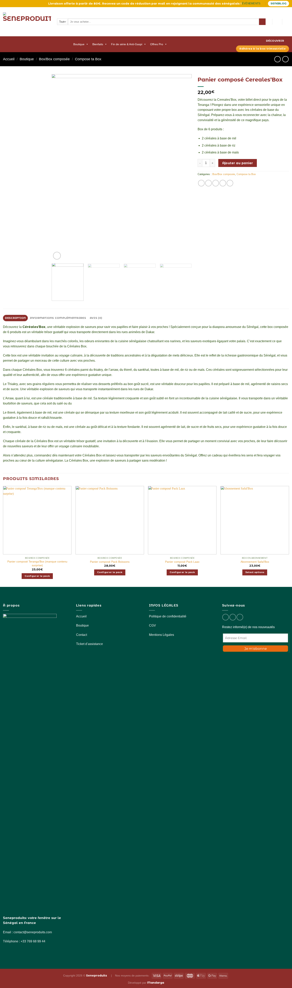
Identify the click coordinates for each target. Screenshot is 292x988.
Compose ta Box (88, 59)
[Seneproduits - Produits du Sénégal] (27, 21)
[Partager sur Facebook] (201, 183)
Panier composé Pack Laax (182, 561)
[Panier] (287, 21)
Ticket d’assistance (89, 644)
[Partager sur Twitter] (215, 183)
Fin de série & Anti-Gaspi (126, 44)
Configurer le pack (37, 576)
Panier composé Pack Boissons (110, 561)
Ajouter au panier (237, 163)
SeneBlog (278, 3)
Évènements (251, 3)
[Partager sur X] (208, 183)
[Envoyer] (262, 21)
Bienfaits (97, 44)
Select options (254, 572)
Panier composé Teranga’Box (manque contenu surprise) (37, 563)
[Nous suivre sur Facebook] (225, 617)
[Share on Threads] (222, 183)
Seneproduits (97, 975)
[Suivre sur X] (240, 617)
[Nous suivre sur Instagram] (232, 617)
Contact (81, 634)
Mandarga (155, 982)
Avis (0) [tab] (96, 317)
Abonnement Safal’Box (255, 561)
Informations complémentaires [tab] (58, 317)
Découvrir (275, 40)
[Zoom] (57, 256)
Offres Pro (156, 44)
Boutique (78, 44)
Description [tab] (15, 317)
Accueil (9, 59)
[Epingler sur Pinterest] (230, 183)
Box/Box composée (54, 59)
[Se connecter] (277, 21)
